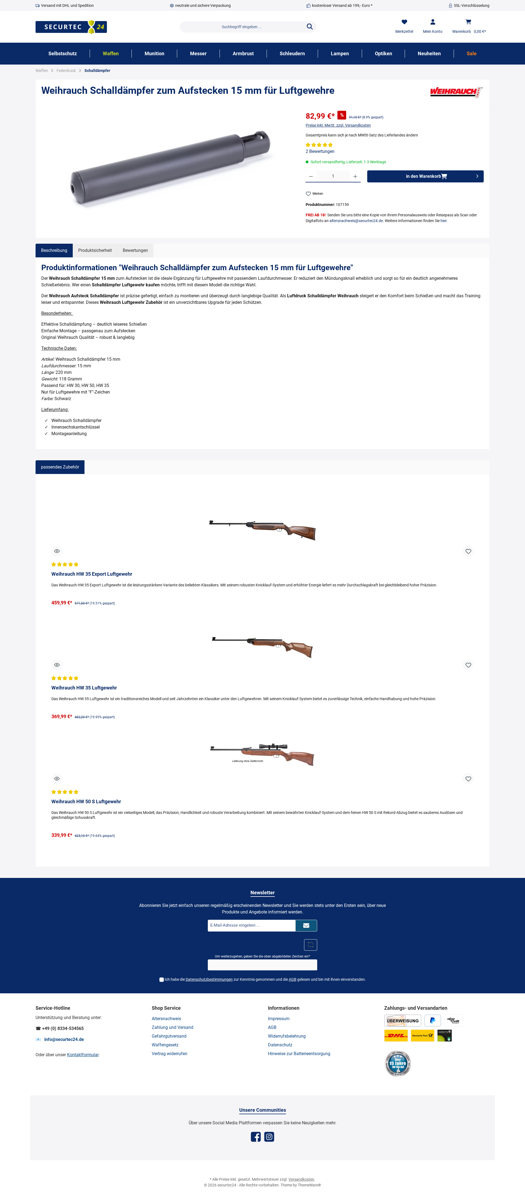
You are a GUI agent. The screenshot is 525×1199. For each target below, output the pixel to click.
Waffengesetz (165, 1044)
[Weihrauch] (456, 92)
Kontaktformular (82, 1054)
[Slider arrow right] (477, 670)
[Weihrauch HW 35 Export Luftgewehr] (262, 530)
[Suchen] (309, 27)
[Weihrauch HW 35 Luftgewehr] (262, 644)
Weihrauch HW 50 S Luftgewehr (86, 801)
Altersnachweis (166, 1018)
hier (444, 221)
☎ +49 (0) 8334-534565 (60, 1028)
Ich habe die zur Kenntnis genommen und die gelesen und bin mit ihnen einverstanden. (265, 979)
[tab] (54, 250)
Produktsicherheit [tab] (95, 250)
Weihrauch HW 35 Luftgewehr (84, 688)
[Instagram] (269, 1137)
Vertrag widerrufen (169, 1053)
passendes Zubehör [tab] (60, 467)
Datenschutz (280, 1044)
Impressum (279, 1018)
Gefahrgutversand (169, 1036)
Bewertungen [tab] (135, 250)
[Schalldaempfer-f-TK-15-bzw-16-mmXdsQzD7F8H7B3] (168, 169)
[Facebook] (256, 1137)
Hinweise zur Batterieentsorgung (299, 1053)
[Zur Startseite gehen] (71, 27)
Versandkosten (301, 1179)
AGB (292, 979)
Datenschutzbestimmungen (209, 979)
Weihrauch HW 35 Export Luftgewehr (91, 574)
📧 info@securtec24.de (60, 1039)
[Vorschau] (56, 551)
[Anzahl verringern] (311, 176)
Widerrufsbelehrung (287, 1036)
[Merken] (468, 551)
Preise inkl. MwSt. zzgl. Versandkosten (338, 125)
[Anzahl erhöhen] (355, 176)
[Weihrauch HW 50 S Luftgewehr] (262, 758)
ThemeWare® (309, 1185)
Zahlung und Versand (172, 1027)
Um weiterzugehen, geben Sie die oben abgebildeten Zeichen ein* (262, 956)
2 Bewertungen (320, 151)
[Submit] (306, 926)
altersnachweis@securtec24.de (356, 221)
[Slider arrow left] (47, 670)
